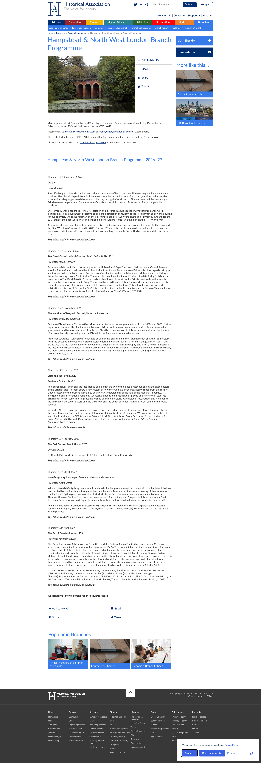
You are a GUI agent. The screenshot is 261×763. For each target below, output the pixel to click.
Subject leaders (75, 729)
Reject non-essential (212, 753)
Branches (203, 22)
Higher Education (118, 22)
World (195, 729)
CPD (71, 721)
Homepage (53, 717)
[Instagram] (146, 4)
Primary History (76, 741)
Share (145, 77)
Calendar (177, 28)
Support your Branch (118, 28)
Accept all (189, 753)
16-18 (113, 725)
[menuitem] (56, 22)
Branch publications (141, 28)
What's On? (156, 725)
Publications (163, 22)
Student (94, 22)
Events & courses (118, 753)
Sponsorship (156, 737)
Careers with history (119, 741)
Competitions (75, 737)
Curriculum (73, 717)
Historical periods (118, 717)
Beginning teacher (77, 725)
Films (112, 749)
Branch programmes (58, 28)
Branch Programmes (77, 33)
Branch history (162, 28)
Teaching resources (97, 747)
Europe (195, 725)
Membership (164, 15)
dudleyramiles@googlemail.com (78, 132)
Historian (142, 22)
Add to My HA (150, 60)
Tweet (145, 86)
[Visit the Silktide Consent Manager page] (251, 753)
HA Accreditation (76, 733)
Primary (56, 22)
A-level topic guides (119, 729)
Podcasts (184, 22)
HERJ (174, 737)
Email (145, 69)
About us (207, 15)
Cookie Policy (231, 745)
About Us (52, 725)
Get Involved (54, 729)
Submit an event (193, 28)
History (175, 729)
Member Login (54, 737)
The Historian (178, 725)
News (50, 721)
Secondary (75, 22)
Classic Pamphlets (180, 733)
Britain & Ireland (199, 721)
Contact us (179, 15)
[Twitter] (135, 4)
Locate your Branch (81, 28)
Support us (194, 15)
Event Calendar (157, 717)
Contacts (99, 28)
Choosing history (117, 737)
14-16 (113, 721)
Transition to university (120, 733)
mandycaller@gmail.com (93, 142)
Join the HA (53, 733)
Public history (136, 743)
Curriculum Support (98, 717)
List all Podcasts (199, 717)
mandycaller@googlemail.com (115, 132)
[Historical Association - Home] (66, 700)
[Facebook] (141, 4)
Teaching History (179, 721)
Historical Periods (138, 723)
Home (50, 33)
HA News (176, 741)
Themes (134, 727)
